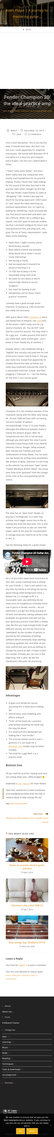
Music (5, 1047)
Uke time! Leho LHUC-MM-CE (27, 905)
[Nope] (50, 1125)
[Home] (4, 111)
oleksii (14, 130)
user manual (24, 783)
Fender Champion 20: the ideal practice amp (33, 111)
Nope (32, 1131)
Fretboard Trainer (10, 1022)
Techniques (7, 1064)
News (4, 1053)
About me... (7, 1011)
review (24, 803)
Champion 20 (35, 317)
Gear (18, 134)
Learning (6, 1042)
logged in (22, 965)
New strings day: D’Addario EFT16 (27, 942)
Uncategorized (9, 1074)
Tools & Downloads (11, 1069)
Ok (20, 1131)
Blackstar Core (15, 746)
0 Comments (34, 134)
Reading (6, 1058)
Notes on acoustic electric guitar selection (27, 867)
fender (18, 803)
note (39, 320)
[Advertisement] (27, 60)
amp (12, 803)
